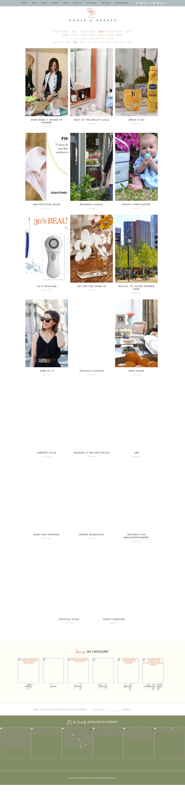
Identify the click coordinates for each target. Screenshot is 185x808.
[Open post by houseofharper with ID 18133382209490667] (77, 742)
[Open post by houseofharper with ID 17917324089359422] (107, 742)
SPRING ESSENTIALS (91, 535)
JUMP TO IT (47, 371)
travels (103, 685)
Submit (126, 709)
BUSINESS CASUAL (91, 205)
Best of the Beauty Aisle (91, 120)
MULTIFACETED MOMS (47, 205)
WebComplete (110, 778)
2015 (92, 31)
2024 (83, 35)
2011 (128, 31)
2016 (83, 31)
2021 (110, 35)
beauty (128, 685)
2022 (101, 35)
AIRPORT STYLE (47, 453)
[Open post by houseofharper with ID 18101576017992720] (138, 742)
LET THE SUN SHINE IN (91, 287)
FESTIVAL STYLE (69, 620)
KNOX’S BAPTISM (114, 620)
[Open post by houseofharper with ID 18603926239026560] (15, 742)
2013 (110, 31)
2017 (74, 31)
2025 (74, 35)
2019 (57, 31)
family (78, 685)
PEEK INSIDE (136, 371)
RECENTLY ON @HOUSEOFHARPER (136, 536)
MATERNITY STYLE (153, 685)
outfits (28, 685)
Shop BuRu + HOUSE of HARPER (47, 121)
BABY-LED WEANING (47, 535)
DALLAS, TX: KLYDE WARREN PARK (136, 288)
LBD (136, 453)
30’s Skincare (47, 287)
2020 (119, 35)
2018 (66, 31)
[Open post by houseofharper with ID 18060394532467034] (46, 742)
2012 (119, 31)
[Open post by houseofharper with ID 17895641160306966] (169, 742)
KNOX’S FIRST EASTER (136, 205)
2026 (66, 35)
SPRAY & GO (136, 120)
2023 (92, 35)
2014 (101, 31)
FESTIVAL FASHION (92, 371)
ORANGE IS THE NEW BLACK (91, 453)
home (53, 685)
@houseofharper (102, 722)
